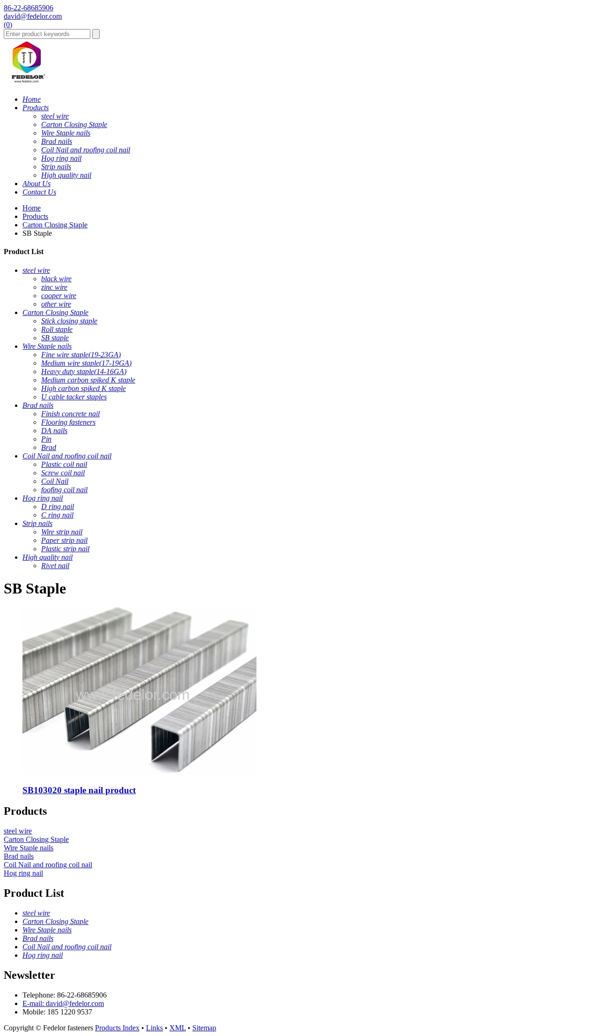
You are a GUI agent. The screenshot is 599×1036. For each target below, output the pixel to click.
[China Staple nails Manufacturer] (27, 83)
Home (31, 208)
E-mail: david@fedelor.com (63, 1003)
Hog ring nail (23, 873)
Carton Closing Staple (55, 225)
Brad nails (19, 856)
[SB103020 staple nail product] (139, 772)
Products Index (117, 1028)
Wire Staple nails (28, 848)
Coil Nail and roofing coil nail (48, 865)
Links (154, 1028)
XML (177, 1028)
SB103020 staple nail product (79, 790)
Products (35, 216)
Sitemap (204, 1028)
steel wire (18, 831)
